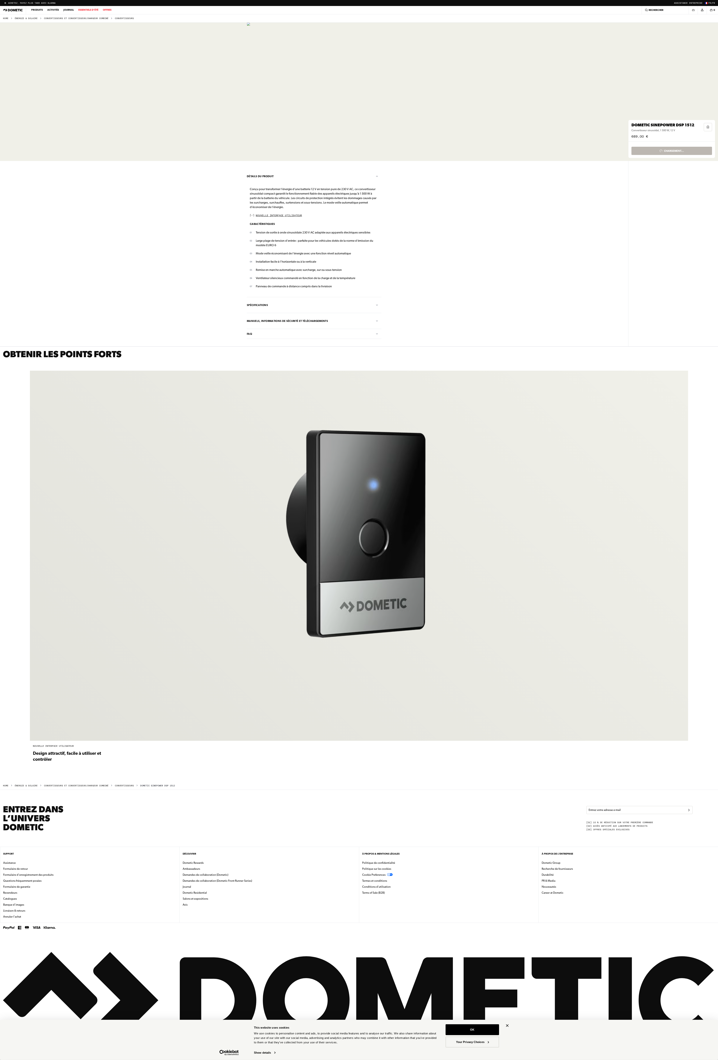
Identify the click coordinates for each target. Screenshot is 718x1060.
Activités (53, 9)
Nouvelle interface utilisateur (279, 215)
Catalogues (21, 898)
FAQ (249, 333)
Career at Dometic (564, 892)
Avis (185, 904)
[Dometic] (13, 10)
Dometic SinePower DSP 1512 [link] (157, 786)
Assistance (681, 3)
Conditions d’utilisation (376, 886)
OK (472, 1029)
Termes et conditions (374, 880)
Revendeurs (10, 892)
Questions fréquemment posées (22, 880)
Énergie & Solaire (26, 18)
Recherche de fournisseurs (557, 868)
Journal (68, 9)
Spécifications (257, 305)
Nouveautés (561, 886)
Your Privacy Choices (470, 1041)
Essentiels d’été (88, 9)
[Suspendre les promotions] (5, 3)
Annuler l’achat (12, 916)
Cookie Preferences (374, 874)
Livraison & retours (14, 910)
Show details (262, 1052)
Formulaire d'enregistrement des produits (28, 874)
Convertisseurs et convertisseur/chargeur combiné (76, 18)
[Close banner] (507, 1025)
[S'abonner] (689, 810)
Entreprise (695, 3)
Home (5, 18)
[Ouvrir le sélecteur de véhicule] (693, 10)
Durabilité (548, 874)
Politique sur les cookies (376, 868)
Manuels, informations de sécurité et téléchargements (287, 320)
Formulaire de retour (15, 868)
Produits (37, 9)
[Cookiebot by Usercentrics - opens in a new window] (229, 1053)
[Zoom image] (316, 92)
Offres (107, 9)
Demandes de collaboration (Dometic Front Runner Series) (217, 880)
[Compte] (702, 10)
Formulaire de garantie (16, 886)
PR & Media (560, 880)
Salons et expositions (195, 898)
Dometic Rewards (193, 862)
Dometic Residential (206, 892)
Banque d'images (25, 904)
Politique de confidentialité (378, 862)
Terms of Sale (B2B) (373, 892)
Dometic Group (563, 862)
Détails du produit (260, 176)
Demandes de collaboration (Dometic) (205, 874)
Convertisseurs (124, 18)
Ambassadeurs (191, 868)
